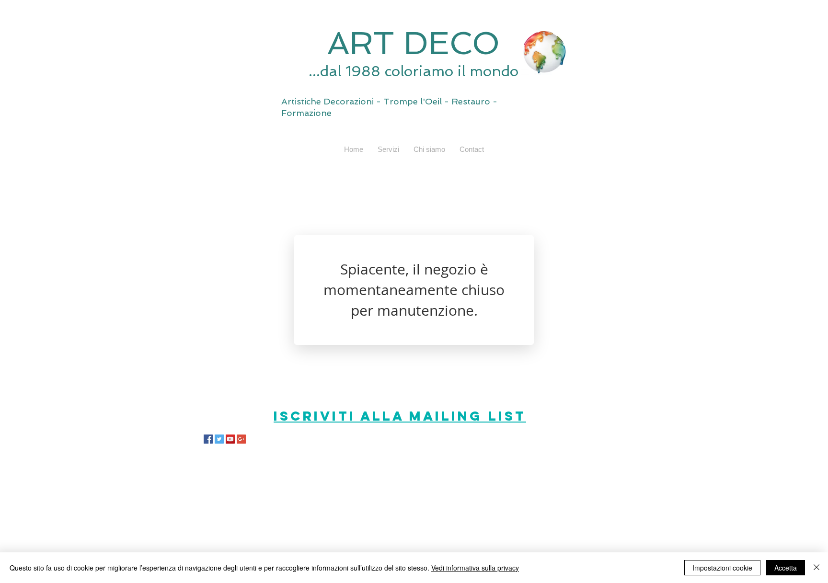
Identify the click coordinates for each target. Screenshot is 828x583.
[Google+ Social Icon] (241, 439)
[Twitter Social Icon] (219, 439)
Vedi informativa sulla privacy (475, 567)
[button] (388, 149)
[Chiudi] (816, 567)
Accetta (785, 567)
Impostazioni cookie (722, 567)
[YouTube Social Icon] (230, 439)
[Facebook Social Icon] (208, 439)
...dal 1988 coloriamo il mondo (413, 71)
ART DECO (413, 43)
